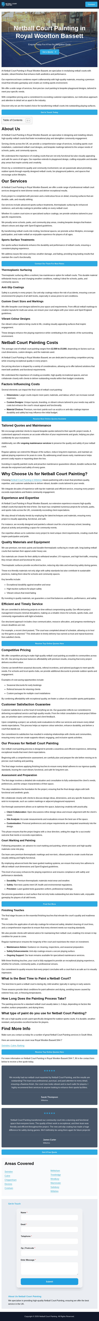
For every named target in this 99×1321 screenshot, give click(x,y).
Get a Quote (48, 52)
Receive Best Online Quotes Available (49, 419)
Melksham (55, 1171)
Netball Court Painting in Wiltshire (26, 480)
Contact (91, 4)
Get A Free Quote (49, 1152)
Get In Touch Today (49, 112)
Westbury (55, 1179)
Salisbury (55, 1187)
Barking (20, 1046)
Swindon (6, 1046)
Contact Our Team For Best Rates (49, 264)
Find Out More (49, 904)
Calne (13, 1046)
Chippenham (10, 1180)
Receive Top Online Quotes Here (49, 643)
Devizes (8, 1184)
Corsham (9, 1188)
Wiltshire (55, 1191)
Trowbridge (56, 1175)
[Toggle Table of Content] (27, 120)
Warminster (56, 1183)
